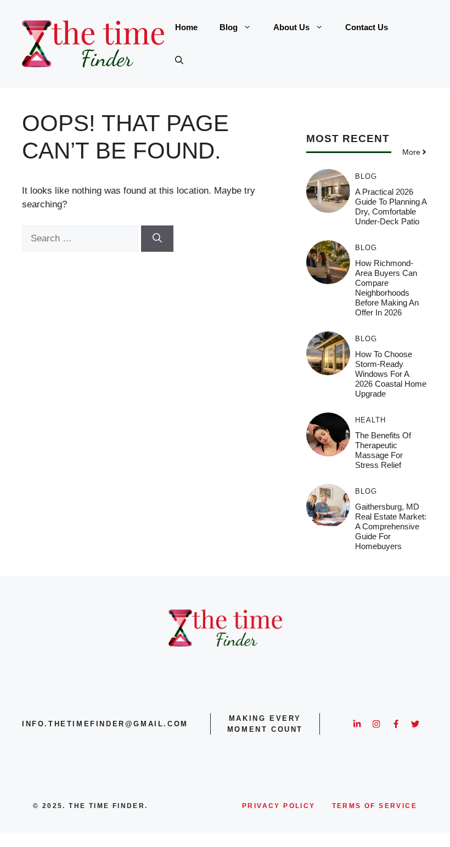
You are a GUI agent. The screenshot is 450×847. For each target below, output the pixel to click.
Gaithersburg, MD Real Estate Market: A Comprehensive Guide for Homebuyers (390, 526)
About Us (291, 27)
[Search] (157, 238)
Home (186, 27)
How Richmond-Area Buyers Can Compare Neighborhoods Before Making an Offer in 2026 (387, 287)
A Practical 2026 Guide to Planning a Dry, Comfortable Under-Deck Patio (390, 206)
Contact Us (366, 27)
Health (370, 419)
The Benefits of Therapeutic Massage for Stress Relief (383, 450)
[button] (179, 60)
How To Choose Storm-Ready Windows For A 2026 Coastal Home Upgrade (390, 373)
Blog (229, 27)
